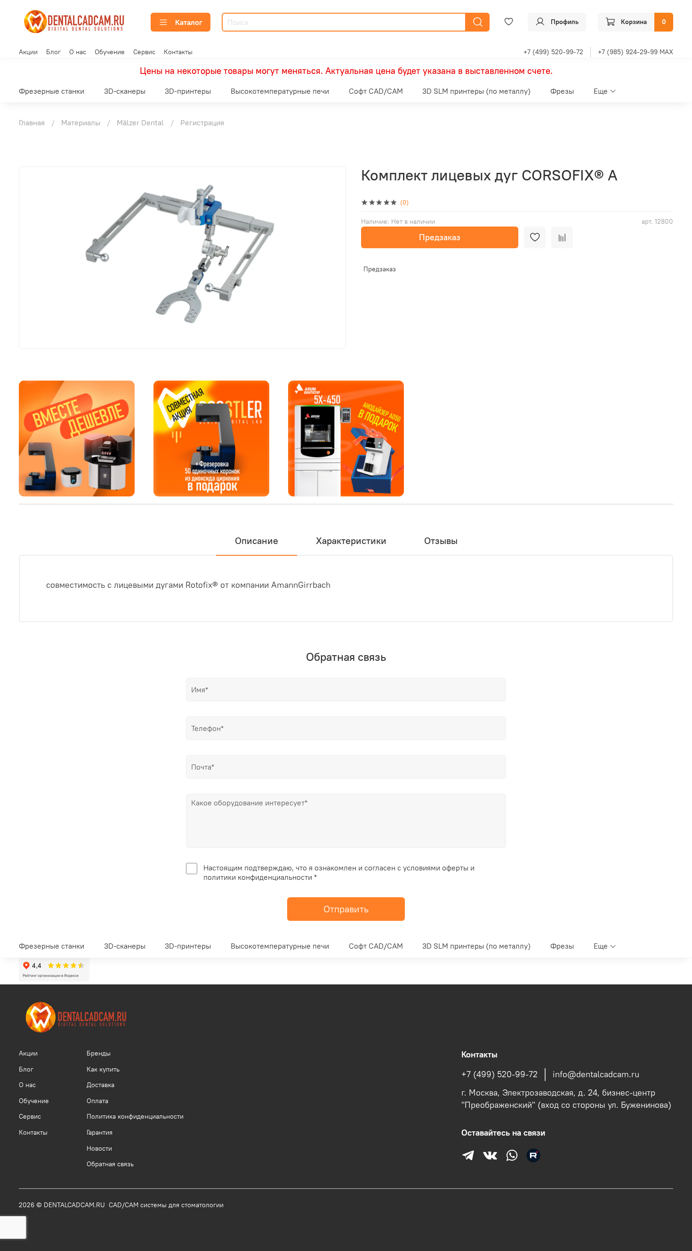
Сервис (144, 52)
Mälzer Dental (140, 122)
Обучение (110, 52)
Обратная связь (110, 1164)
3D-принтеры (188, 91)
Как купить (103, 1069)
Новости (99, 1148)
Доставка (100, 1084)
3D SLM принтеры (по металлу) (476, 91)
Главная (32, 122)
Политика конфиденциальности (135, 1116)
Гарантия (100, 1132)
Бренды (99, 1053)
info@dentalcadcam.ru (596, 1074)
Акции (28, 52)
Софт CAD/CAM (376, 91)
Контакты (178, 52)
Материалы (80, 122)
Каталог (188, 22)
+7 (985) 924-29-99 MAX (635, 52)
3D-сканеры (124, 91)
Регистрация (202, 122)
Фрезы (562, 91)
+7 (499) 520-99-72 (553, 52)
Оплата (97, 1101)
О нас (77, 52)
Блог (53, 52)
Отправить (346, 909)
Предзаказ (439, 237)
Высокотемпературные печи (280, 91)
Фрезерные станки (51, 91)
